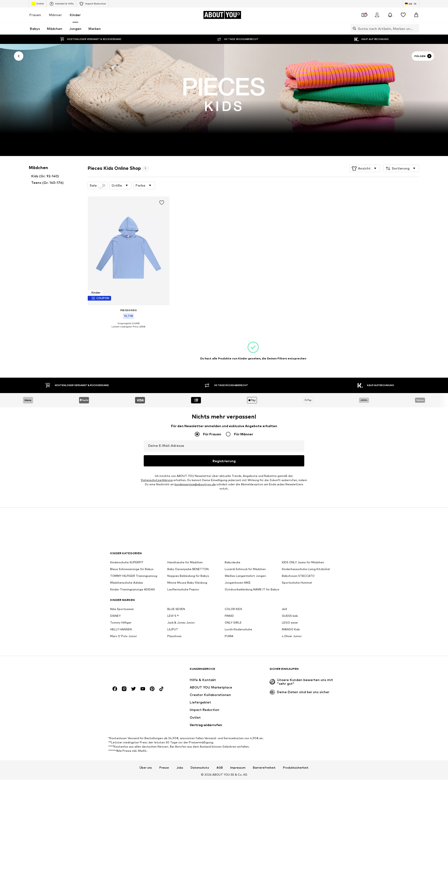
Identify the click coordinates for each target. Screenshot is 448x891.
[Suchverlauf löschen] (415, 28)
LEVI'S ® (173, 616)
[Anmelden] (377, 15)
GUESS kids (290, 616)
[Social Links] (115, 689)
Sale (93, 185)
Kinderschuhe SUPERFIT (127, 562)
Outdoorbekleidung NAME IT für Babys (252, 589)
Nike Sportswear (122, 609)
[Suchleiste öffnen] (353, 28)
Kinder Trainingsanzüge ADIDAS (132, 589)
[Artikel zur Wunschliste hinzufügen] (161, 203)
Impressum (237, 767)
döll (284, 609)
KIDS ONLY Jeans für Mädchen (303, 562)
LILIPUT (172, 629)
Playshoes (174, 636)
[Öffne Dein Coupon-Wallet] (364, 15)
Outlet (40, 3)
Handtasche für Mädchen (185, 562)
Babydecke (232, 562)
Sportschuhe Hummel (297, 583)
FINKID (229, 616)
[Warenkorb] (416, 15)
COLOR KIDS (233, 609)
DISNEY (115, 616)
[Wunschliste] (403, 15)
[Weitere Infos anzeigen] (129, 330)
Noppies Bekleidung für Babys (188, 576)
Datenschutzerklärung (157, 480)
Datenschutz (200, 767)
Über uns (146, 767)
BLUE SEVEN (176, 609)
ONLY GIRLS (233, 623)
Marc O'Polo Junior (123, 636)
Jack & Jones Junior (181, 623)
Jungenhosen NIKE (238, 583)
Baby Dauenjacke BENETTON (188, 569)
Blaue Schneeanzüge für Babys (132, 569)
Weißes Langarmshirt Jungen (245, 576)
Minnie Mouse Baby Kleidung (187, 583)
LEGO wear (290, 623)
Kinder (75, 15)
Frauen (35, 15)
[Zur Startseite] (135, 671)
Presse (164, 767)
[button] (364, 168)
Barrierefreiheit (264, 767)
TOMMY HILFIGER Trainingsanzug (133, 576)
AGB (220, 767)
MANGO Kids (291, 629)
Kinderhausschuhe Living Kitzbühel (306, 569)
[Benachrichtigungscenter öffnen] (390, 15)
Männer (55, 15)
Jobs (179, 767)
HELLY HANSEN (121, 629)
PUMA (229, 636)
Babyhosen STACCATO (298, 576)
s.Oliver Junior (292, 636)
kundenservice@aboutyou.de (195, 484)
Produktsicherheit (295, 767)
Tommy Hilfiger (121, 623)
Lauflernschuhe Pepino (183, 589)
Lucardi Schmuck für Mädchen (245, 569)
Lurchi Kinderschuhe (238, 629)
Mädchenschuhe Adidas (126, 583)
